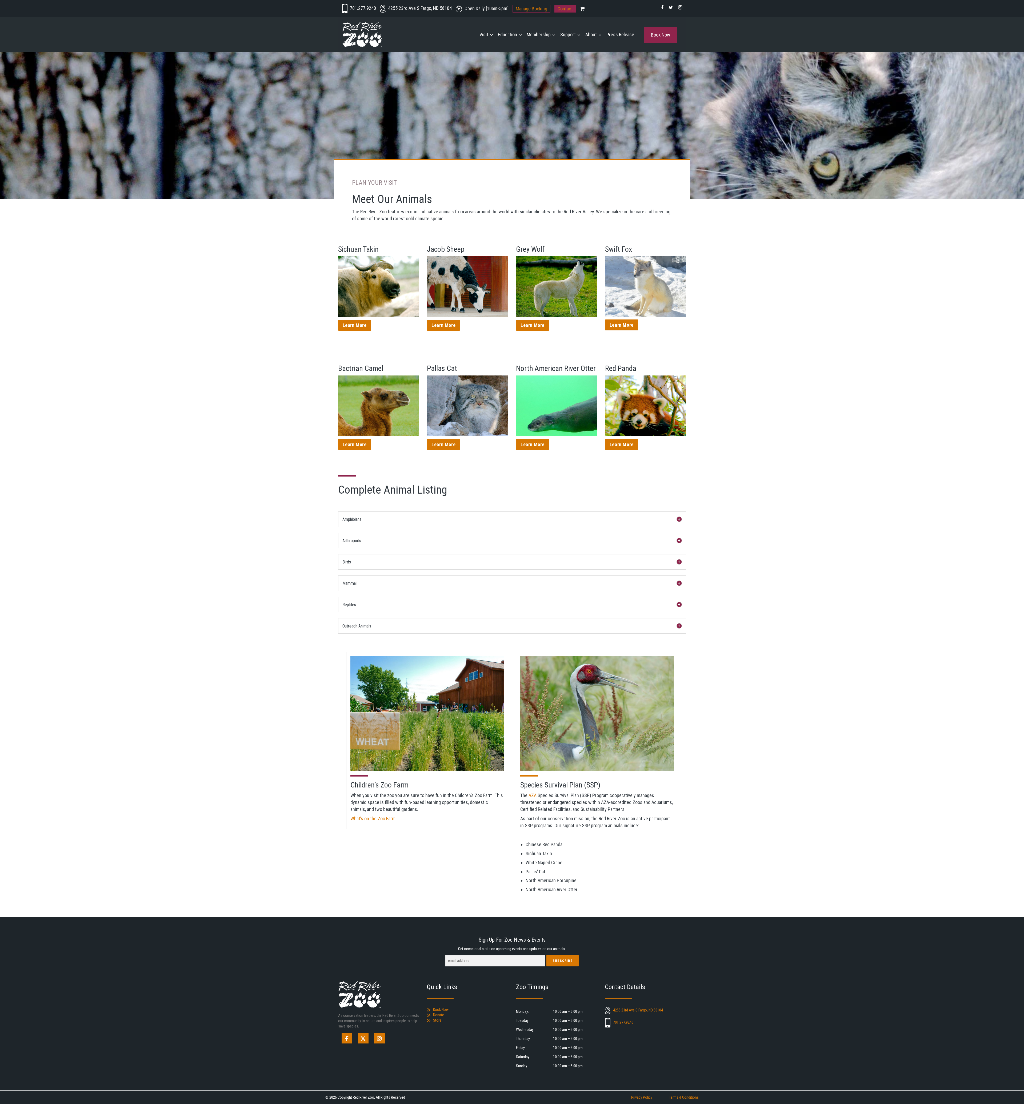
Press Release (620, 34)
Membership (539, 34)
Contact (565, 8)
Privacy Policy (641, 1097)
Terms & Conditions (684, 1097)
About (591, 34)
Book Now (660, 35)
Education (507, 34)
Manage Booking (531, 8)
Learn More (355, 325)
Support (568, 34)
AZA (533, 795)
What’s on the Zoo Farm (372, 818)
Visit (483, 34)
